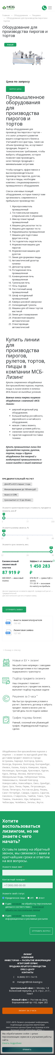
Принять (27, 1049)
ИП (31, 897)
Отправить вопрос (41, 931)
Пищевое (36, 15)
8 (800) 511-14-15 (27, 977)
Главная (6, 15)
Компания (27, 957)
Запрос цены (15, 89)
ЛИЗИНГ (27, 954)
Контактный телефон (13, 879)
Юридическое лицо (15, 897)
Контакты (27, 972)
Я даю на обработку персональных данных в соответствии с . (28, 906)
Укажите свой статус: (13, 893)
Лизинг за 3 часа (27, 1011)
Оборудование (21, 15)
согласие (16, 903)
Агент (42, 897)
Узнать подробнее (12, 1043)
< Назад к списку (12, 650)
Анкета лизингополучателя (28, 620)
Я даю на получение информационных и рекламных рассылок (26, 917)
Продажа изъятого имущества (27, 966)
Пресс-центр (27, 969)
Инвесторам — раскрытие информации (27, 960)
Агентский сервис (27, 963)
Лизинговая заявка (23, 630)
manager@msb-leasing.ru (29, 981)
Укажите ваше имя (12, 866)
